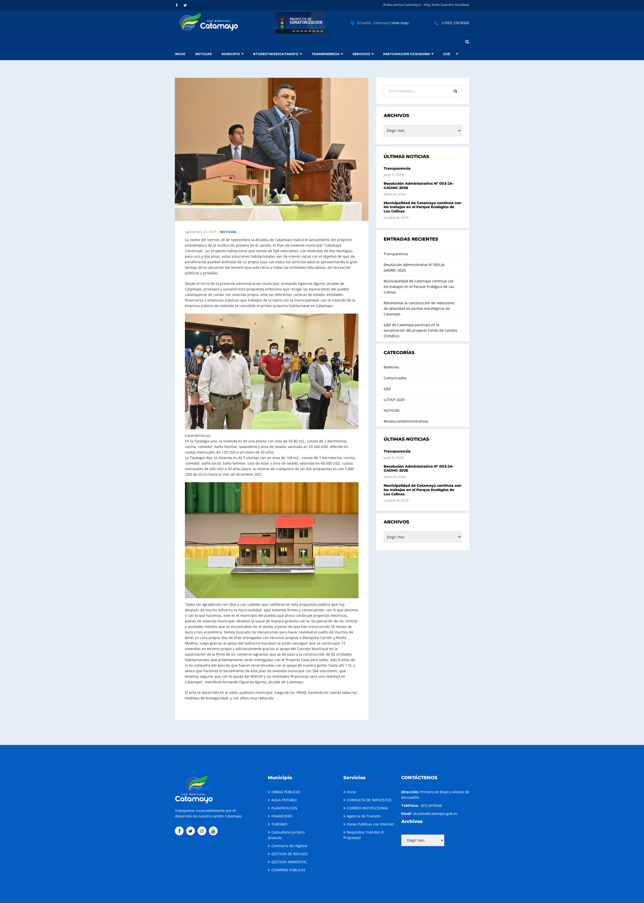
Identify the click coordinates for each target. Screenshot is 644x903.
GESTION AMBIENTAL (289, 861)
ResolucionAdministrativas (406, 421)
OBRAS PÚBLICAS (285, 791)
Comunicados (395, 377)
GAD (387, 388)
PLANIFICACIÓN (284, 808)
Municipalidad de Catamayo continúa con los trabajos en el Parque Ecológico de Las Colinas (422, 207)
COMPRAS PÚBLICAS (288, 870)
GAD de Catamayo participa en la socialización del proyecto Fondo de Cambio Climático (420, 330)
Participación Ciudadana (406, 54)
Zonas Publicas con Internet (370, 824)
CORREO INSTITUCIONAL (367, 808)
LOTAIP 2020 (394, 399)
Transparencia (325, 54)
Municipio (231, 54)
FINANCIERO (281, 816)
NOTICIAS (228, 232)
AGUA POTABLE (284, 800)
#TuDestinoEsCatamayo (275, 54)
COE (446, 54)
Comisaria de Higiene (289, 845)
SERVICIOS (361, 54)
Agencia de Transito (363, 816)
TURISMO (279, 824)
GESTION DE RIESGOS (289, 853)
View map (400, 22)
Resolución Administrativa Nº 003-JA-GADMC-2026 (419, 185)
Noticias (203, 54)
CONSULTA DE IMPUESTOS (369, 800)
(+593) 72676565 (455, 22)
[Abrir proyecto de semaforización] (300, 22)
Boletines (391, 367)
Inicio (180, 54)
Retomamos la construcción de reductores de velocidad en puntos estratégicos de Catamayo (419, 308)
